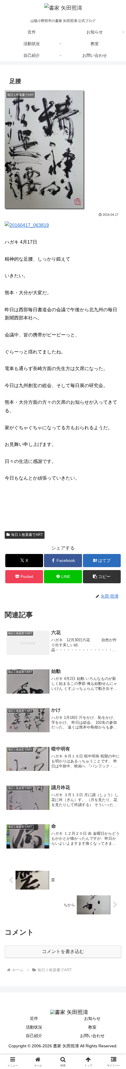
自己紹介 (34, 1035)
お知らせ (92, 1018)
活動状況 (34, 1027)
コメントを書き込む (63, 951)
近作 (34, 1018)
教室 (92, 1027)
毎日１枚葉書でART (27, 535)
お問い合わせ (92, 1035)
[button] (102, 576)
